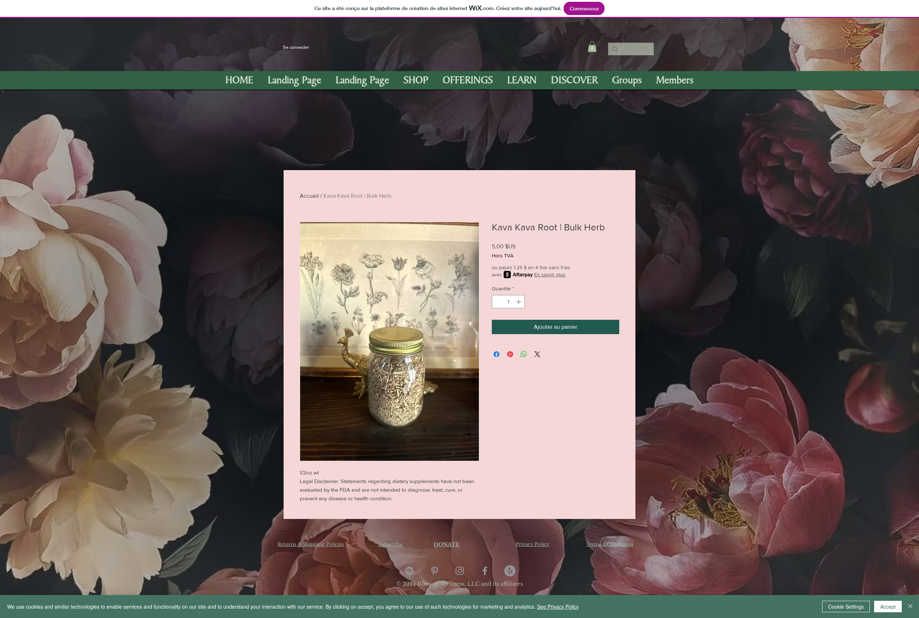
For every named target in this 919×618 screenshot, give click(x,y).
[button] (592, 46)
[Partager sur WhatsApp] (523, 354)
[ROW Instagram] (459, 570)
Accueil (309, 196)
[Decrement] (497, 301)
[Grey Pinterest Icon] (434, 570)
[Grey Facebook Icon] (484, 570)
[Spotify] (409, 570)
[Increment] (519, 301)
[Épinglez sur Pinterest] (510, 354)
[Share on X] (537, 354)
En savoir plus (549, 274)
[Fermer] (910, 606)
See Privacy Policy (558, 606)
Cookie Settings (846, 606)
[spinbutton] (508, 301)
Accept (888, 606)
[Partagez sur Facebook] (496, 354)
